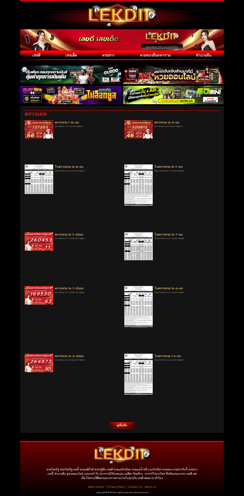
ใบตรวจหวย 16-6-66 (169, 288)
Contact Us (135, 486)
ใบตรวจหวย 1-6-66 (168, 356)
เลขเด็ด (71, 55)
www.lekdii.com (140, 492)
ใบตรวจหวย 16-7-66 (169, 234)
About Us (150, 486)
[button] (122, 425)
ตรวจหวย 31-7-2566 (69, 234)
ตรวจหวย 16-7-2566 (69, 288)
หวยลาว (108, 55)
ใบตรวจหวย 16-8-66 (69, 167)
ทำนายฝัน (204, 55)
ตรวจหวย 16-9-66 (167, 122)
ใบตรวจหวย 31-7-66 (169, 167)
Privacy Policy (116, 486)
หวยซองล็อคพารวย (155, 55)
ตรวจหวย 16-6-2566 (69, 356)
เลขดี (36, 55)
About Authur (96, 486)
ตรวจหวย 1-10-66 (67, 122)
